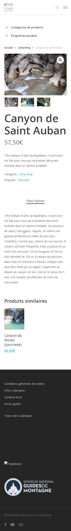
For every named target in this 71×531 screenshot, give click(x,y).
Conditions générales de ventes (24, 384)
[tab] (35, 201)
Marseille (23, 180)
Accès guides (12, 404)
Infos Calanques (14, 390)
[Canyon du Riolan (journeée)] (14, 319)
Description (35, 201)
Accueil (8, 47)
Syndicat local (13, 397)
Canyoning (24, 47)
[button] (65, 7)
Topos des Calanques (18, 416)
